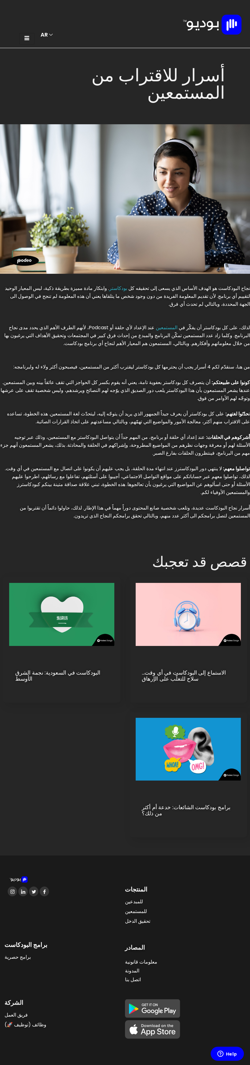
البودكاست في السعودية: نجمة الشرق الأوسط (57, 676)
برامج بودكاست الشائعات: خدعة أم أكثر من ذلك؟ (186, 810)
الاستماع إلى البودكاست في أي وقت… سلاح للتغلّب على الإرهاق (184, 676)
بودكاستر (118, 288)
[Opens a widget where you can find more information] (227, 1054)
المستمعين (166, 327)
